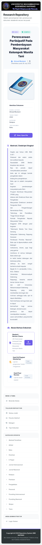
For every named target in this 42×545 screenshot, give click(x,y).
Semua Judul (13, 413)
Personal (12, 489)
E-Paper (11, 460)
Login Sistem (13, 521)
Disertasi (12, 455)
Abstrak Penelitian (15, 440)
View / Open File (22, 135)
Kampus (11, 474)
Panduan (12, 479)
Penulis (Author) (14, 418)
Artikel (11, 445)
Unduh (28, 343)
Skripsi (11, 504)
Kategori (12, 423)
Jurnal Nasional (14, 470)
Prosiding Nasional (15, 499)
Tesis (11, 509)
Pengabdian (13, 484)
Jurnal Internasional (16, 465)
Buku (10, 450)
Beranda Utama (14, 401)
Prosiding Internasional (17, 494)
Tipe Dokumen (14, 428)
